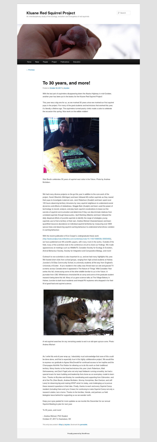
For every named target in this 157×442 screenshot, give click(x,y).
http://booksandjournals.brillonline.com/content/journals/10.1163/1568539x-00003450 (77, 238)
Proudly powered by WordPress (78, 433)
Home (29, 62)
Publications (65, 62)
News (37, 62)
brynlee (66, 88)
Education (76, 62)
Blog (60, 424)
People (45, 62)
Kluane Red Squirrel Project (50, 12)
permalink (83, 424)
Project (54, 62)
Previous (30, 70)
